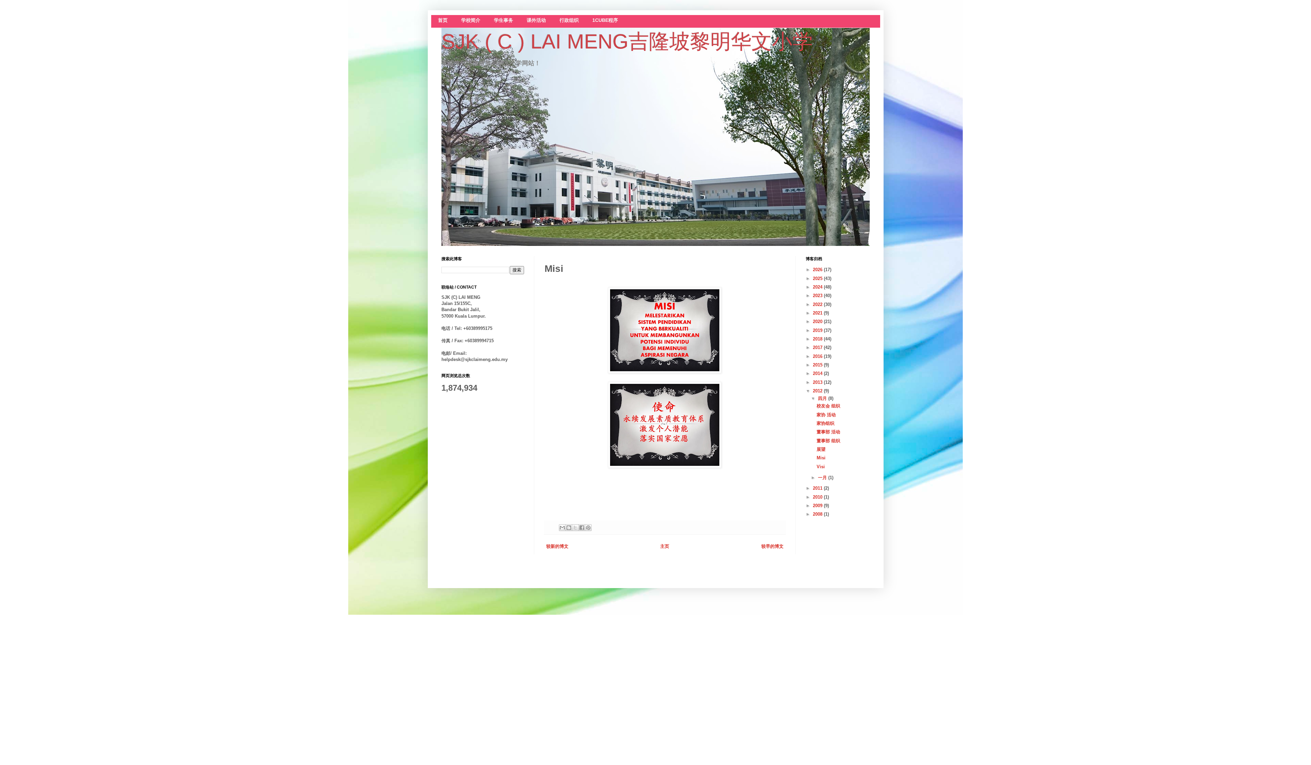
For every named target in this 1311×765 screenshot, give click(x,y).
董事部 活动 (828, 431)
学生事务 (503, 20)
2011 (818, 488)
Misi (821, 457)
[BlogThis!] (568, 527)
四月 (823, 398)
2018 (818, 339)
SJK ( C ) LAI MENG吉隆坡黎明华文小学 (627, 41)
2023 (818, 295)
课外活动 (536, 20)
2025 (818, 278)
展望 (821, 449)
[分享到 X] (575, 527)
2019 (818, 330)
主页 (664, 546)
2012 (818, 390)
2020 (818, 321)
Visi (821, 466)
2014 (818, 373)
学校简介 (470, 20)
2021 (818, 313)
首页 (443, 20)
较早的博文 (772, 546)
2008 (818, 514)
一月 (823, 477)
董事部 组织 (828, 440)
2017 (818, 347)
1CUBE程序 (605, 20)
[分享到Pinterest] (588, 527)
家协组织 (825, 423)
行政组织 (569, 20)
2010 (818, 497)
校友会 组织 (828, 405)
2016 (818, 356)
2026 (818, 269)
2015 (818, 364)
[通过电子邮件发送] (562, 527)
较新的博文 (557, 546)
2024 (818, 287)
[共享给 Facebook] (581, 527)
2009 (818, 505)
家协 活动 (826, 414)
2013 (818, 382)
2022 (818, 304)
